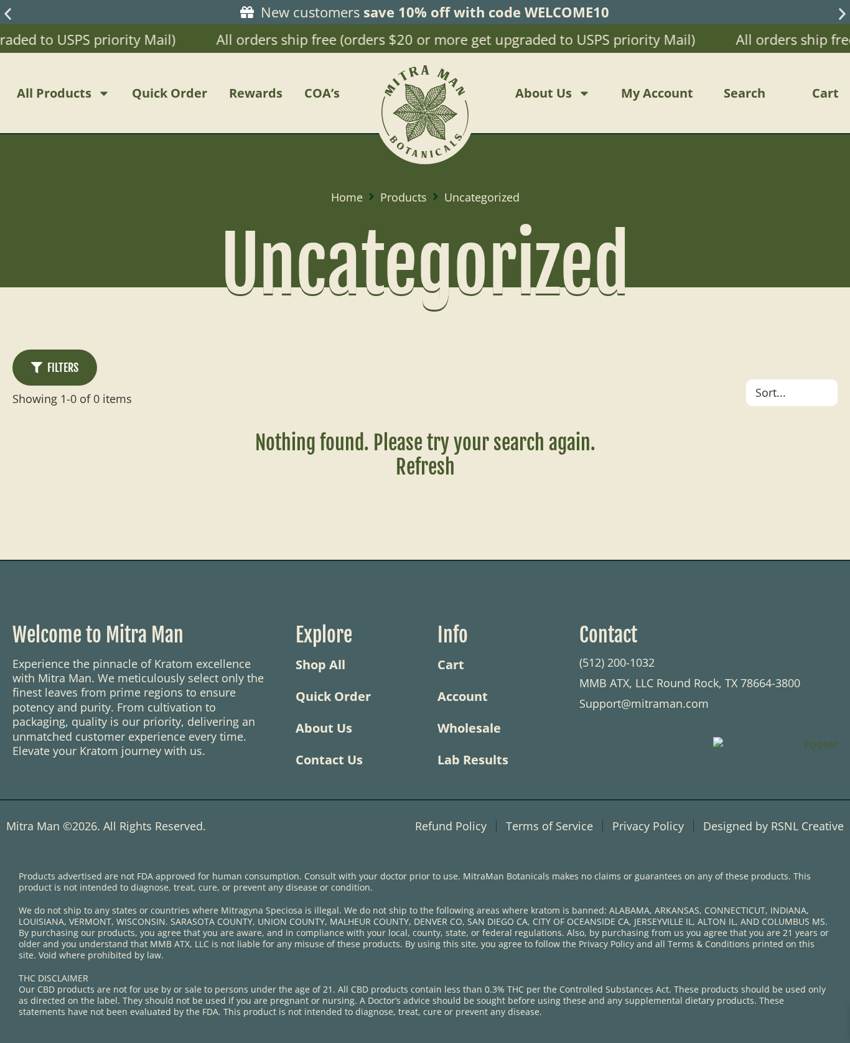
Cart (450, 665)
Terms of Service (549, 826)
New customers (433, 11)
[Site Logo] (425, 93)
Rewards (256, 93)
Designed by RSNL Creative (773, 826)
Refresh (425, 467)
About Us (543, 93)
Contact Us (329, 760)
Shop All (320, 665)
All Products (54, 93)
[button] (8, 14)
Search (744, 93)
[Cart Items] (841, 93)
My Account (657, 93)
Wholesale (469, 728)
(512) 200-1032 (617, 662)
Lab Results (472, 760)
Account (462, 696)
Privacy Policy (648, 826)
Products (403, 197)
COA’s (322, 93)
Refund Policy (451, 826)
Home (347, 197)
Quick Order (169, 93)
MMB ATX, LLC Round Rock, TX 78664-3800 (689, 682)
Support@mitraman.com (644, 703)
